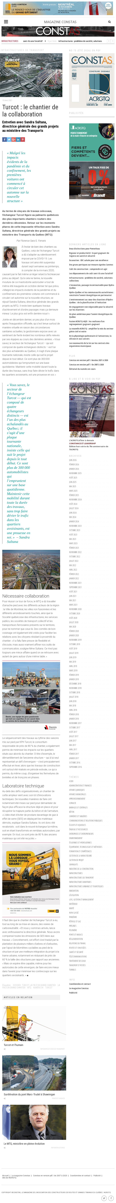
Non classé (74, 912)
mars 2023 (73, 543)
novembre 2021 (75, 582)
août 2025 (73, 477)
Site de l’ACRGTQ (9, 1178)
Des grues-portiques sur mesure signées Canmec (91, 264)
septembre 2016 (75, 767)
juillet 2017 (73, 736)
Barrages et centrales (78, 807)
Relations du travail (77, 943)
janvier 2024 (74, 521)
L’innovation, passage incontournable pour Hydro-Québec (91, 286)
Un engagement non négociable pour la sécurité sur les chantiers (91, 308)
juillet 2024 (73, 508)
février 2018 (74, 714)
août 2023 (73, 534)
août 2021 (73, 591)
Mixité (71, 908)
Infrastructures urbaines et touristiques (86, 886)
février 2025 (74, 495)
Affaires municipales (77, 794)
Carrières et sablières (78, 816)
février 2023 (74, 547)
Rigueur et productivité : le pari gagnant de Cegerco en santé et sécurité (89, 254)
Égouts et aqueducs (77, 825)
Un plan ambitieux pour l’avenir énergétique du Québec (90, 315)
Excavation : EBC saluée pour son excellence (88, 260)
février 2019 (74, 674)
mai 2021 (72, 600)
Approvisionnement (77, 798)
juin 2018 (72, 701)
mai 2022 (72, 565)
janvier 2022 (74, 578)
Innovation (74, 890)
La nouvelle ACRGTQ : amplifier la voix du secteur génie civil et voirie (91, 330)
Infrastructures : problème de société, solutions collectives (91, 279)
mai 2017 (72, 745)
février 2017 (74, 753)
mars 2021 (73, 604)
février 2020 (74, 631)
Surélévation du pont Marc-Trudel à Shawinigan (29, 1094)
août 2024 (73, 503)
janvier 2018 (74, 718)
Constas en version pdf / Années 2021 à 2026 (88, 360)
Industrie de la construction (81, 868)
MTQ (29, 987)
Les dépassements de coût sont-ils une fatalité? (91, 273)
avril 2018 (73, 710)
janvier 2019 (74, 679)
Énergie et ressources (78, 829)
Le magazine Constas (79, 988)
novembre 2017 (75, 723)
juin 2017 (72, 740)
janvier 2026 (74, 468)
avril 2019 (73, 666)
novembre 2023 (75, 525)
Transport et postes (77, 965)
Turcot (48, 987)
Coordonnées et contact (80, 983)
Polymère (73, 930)
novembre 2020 (75, 609)
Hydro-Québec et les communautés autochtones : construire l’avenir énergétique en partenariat (91, 294)
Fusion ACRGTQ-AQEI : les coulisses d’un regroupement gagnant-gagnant (87, 323)
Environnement (75, 838)
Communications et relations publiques (85, 820)
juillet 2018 (73, 696)
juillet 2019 (73, 653)
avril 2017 (73, 749)
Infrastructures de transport (22, 50)
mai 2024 (72, 517)
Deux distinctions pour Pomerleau (84, 248)
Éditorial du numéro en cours (82, 368)
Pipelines (72, 925)
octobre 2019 (74, 644)
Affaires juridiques (77, 789)
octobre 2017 (74, 727)
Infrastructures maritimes (80, 882)
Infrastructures (58, 1148)
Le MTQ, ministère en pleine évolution (24, 1143)
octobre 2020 (74, 613)
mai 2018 (72, 705)
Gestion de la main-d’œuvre (80, 855)
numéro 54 (38, 987)
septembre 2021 (75, 587)
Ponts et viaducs (58, 1098)
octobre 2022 (74, 556)
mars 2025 (73, 490)
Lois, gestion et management (81, 899)
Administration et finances (80, 785)
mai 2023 (72, 539)
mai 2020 (72, 626)
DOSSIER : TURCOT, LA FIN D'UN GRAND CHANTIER (34, 985)
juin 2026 (72, 460)
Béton (71, 811)
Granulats (73, 864)
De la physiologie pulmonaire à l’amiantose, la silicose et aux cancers (90, 337)
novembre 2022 (75, 552)
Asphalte (72, 803)
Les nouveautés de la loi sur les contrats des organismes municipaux (89, 344)
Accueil (5, 1176)
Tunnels (72, 969)
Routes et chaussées (77, 947)
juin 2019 (72, 657)
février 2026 (74, 464)
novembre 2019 (75, 639)
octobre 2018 (74, 692)
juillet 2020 (73, 622)
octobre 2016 (74, 762)
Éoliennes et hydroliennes (80, 842)
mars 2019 (73, 670)
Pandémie (73, 917)
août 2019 (73, 648)
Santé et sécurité (76, 952)
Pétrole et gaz (75, 921)
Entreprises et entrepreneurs (81, 833)
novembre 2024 (75, 499)
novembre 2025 (75, 473)
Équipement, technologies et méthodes (85, 846)
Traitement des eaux (77, 960)
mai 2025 (72, 486)
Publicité (73, 992)
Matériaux (73, 903)
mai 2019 (72, 661)
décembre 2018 (75, 683)
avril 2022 (73, 569)
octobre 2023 (74, 530)
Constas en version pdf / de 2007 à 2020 (86, 364)
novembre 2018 (75, 688)
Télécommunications (78, 956)
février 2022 (74, 574)
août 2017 (73, 731)
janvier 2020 (74, 635)
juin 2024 (72, 512)
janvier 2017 (74, 758)
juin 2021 (72, 596)
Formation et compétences (80, 851)
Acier (71, 781)
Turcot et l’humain (13, 1045)
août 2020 (73, 617)
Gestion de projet (76, 860)
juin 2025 (72, 482)
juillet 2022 (73, 560)
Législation (74, 895)
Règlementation (76, 939)
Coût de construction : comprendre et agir (88, 269)
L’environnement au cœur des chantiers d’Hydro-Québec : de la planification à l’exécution (91, 301)
